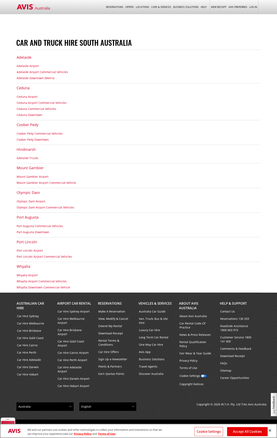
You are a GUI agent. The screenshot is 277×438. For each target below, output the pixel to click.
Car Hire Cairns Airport (73, 353)
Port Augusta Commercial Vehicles (40, 226)
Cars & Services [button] (161, 7)
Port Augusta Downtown (33, 232)
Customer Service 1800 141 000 (235, 339)
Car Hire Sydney (28, 316)
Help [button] (204, 7)
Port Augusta (28, 217)
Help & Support (233, 303)
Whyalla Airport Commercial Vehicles (42, 281)
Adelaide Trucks (27, 158)
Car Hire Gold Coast (30, 338)
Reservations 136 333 (234, 319)
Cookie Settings (189, 376)
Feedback (274, 402)
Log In (253, 7)
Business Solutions (151, 359)
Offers (129, 7)
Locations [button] (142, 7)
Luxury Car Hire (149, 330)
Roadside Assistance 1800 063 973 (234, 328)
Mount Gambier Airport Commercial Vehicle (46, 183)
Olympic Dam (28, 192)
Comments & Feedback (235, 349)
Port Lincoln (27, 241)
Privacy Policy (188, 361)
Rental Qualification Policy (192, 344)
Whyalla (23, 266)
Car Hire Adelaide (29, 360)
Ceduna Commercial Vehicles (36, 109)
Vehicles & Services (155, 303)
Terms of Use (188, 368)
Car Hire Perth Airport (72, 360)
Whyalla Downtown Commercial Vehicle (43, 287)
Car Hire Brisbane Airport (70, 332)
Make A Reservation (111, 311)
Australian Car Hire (30, 305)
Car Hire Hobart (27, 374)
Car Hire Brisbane (29, 331)
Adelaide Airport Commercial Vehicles (42, 72)
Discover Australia (151, 374)
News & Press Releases (195, 335)
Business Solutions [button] (186, 7)
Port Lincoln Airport (30, 250)
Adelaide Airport (28, 66)
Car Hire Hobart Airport (73, 386)
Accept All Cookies (247, 431)
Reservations (110, 303)
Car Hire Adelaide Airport (70, 369)
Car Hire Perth (26, 352)
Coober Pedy (27, 124)
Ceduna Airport (27, 97)
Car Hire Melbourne (30, 323)
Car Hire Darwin (28, 367)
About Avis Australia (188, 305)
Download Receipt (110, 333)
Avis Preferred (238, 7)
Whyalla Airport (27, 275)
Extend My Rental (110, 326)
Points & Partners (110, 366)
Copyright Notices (191, 384)
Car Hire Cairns (27, 345)
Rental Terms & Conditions (108, 343)
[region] (138, 431)
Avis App (145, 352)
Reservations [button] (114, 7)
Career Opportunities (234, 378)
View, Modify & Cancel (113, 319)
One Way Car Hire (151, 345)
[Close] (269, 430)
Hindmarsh (26, 149)
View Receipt (219, 7)
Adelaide (24, 57)
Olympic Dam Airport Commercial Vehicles (45, 207)
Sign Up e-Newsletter (112, 359)
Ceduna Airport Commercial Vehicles (42, 103)
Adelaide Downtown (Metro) (35, 78)
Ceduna (23, 87)
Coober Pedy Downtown (33, 139)
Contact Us (227, 311)
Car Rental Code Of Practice (192, 325)
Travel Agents (148, 366)
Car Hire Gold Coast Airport (71, 343)
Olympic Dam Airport (31, 201)
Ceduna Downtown (29, 115)
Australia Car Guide (152, 311)
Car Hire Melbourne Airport (71, 321)
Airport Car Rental (74, 303)
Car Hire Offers (108, 352)
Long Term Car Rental (153, 337)
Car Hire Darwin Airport (74, 379)
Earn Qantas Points (111, 374)
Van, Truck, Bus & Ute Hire (153, 321)
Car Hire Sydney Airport (74, 311)
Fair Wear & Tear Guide (195, 353)
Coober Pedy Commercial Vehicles (40, 133)
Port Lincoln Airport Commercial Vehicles (44, 256)
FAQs (223, 363)
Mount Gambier (30, 167)
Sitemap (225, 370)
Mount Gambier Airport (32, 177)
